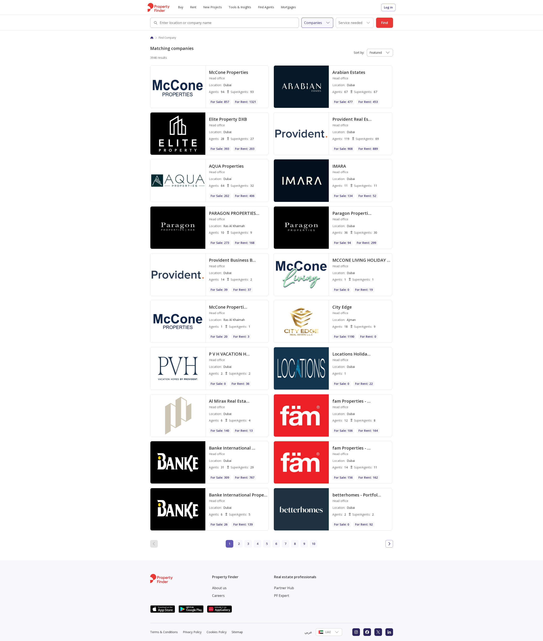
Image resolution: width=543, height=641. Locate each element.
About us (219, 588)
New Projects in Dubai (170, 32)
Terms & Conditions (164, 632)
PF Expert (281, 595)
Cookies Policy (217, 632)
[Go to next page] (389, 544)
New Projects (212, 7)
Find (384, 22)
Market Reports (222, 32)
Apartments (163, 32)
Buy (180, 7)
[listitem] (209, 87)
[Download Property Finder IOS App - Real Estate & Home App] (162, 609)
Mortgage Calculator (226, 32)
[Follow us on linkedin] (389, 632)
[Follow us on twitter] (378, 632)
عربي (308, 632)
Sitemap (237, 632)
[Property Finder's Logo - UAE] (158, 7)
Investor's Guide (280, 32)
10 (313, 544)
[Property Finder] (152, 37)
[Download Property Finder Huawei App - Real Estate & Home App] (219, 609)
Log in (388, 7)
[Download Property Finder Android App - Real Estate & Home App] (191, 609)
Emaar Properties (224, 32)
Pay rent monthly (223, 32)
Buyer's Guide (278, 32)
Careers (218, 595)
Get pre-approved (223, 32)
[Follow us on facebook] (367, 632)
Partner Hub (284, 588)
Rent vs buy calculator (170, 32)
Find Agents (266, 7)
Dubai (273, 32)
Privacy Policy (192, 632)
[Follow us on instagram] (356, 632)
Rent (193, 7)
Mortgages (288, 7)
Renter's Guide (279, 32)
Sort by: (359, 53)
